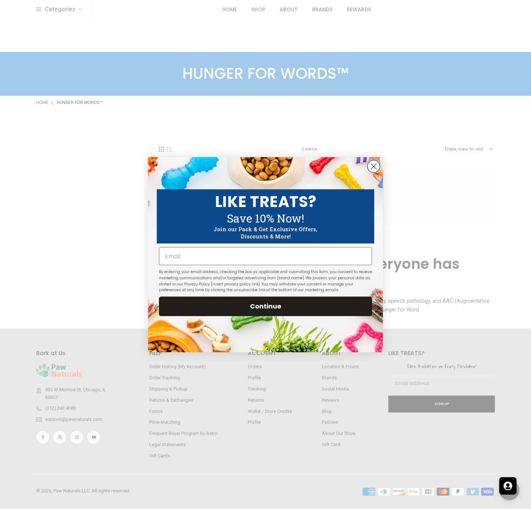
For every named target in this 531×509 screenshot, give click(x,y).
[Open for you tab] (508, 486)
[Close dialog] (373, 166)
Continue (265, 306)
